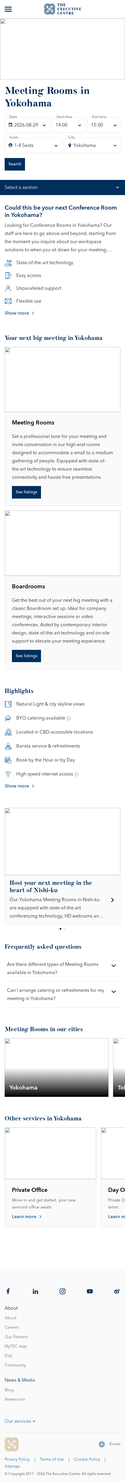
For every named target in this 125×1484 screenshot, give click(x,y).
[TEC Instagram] (62, 1291)
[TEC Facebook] (8, 1291)
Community (15, 1365)
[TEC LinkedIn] (35, 1291)
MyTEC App (16, 1346)
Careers (12, 1327)
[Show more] (9, 9)
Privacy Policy (17, 1459)
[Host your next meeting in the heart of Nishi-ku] (62, 900)
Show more (17, 313)
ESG (8, 1356)
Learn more (24, 1216)
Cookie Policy (87, 1459)
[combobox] (92, 145)
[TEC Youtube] (89, 1291)
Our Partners (16, 1337)
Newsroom (15, 1399)
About (10, 1318)
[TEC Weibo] (116, 1291)
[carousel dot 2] (65, 929)
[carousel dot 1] (60, 929)
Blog (9, 1390)
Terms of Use (52, 1459)
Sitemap (12, 1466)
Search (14, 164)
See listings (26, 492)
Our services (18, 1421)
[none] (27, 125)
